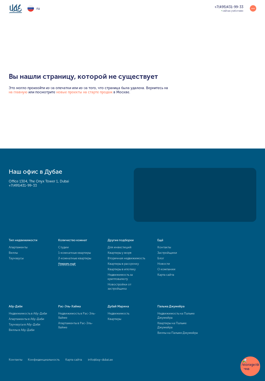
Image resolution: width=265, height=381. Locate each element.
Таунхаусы (16, 258)
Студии (63, 247)
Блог (160, 258)
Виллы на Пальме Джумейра (177, 333)
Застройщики (167, 252)
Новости (163, 263)
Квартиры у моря (120, 252)
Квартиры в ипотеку (122, 269)
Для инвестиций (120, 247)
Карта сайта (165, 274)
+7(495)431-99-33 (23, 185)
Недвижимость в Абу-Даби (28, 313)
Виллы (13, 252)
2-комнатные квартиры (74, 258)
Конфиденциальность (43, 359)
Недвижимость (118, 313)
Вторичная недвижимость (126, 258)
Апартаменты (18, 247)
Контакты (164, 247)
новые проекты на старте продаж (84, 92)
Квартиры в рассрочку (123, 263)
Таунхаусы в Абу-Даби (24, 324)
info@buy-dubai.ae (100, 359)
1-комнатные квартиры (74, 252)
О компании (166, 269)
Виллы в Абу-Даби (22, 330)
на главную (18, 92)
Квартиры (114, 319)
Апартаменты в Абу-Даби (26, 319)
